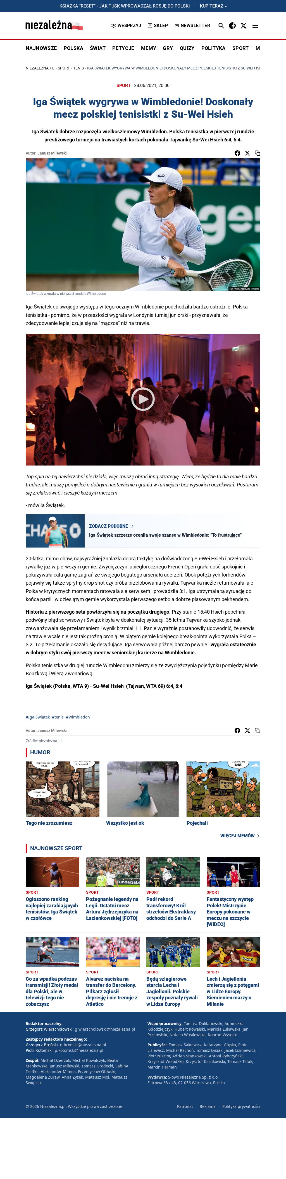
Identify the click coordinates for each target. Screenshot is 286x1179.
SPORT (240, 48)
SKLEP (161, 25)
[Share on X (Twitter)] (247, 153)
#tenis (58, 717)
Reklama (208, 1106)
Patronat (185, 1106)
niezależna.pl (40, 68)
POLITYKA (213, 48)
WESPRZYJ (129, 25)
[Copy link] (257, 153)
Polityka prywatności (241, 1106)
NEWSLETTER (195, 25)
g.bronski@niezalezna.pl (83, 1044)
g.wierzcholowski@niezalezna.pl (105, 1029)
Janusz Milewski (52, 153)
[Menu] (255, 25)
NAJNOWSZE (41, 48)
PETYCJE (123, 48)
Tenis (78, 68)
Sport (64, 68)
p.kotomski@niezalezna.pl (79, 1050)
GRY (168, 48)
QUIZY (187, 48)
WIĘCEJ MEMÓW (237, 835)
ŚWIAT (98, 48)
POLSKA (73, 48)
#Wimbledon (78, 717)
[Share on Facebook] (237, 153)
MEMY (148, 48)
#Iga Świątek (38, 717)
